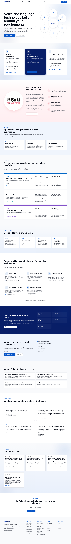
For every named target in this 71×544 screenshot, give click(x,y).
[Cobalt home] (7, 2)
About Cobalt (49, 523)
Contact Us (64, 1)
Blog (59, 525)
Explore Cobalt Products (9, 35)
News (59, 523)
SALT (29, 1)
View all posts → (63, 452)
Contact (48, 530)
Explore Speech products (12, 185)
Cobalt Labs (19, 354)
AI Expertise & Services (9, 354)
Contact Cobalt (31, 510)
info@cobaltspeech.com (8, 530)
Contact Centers (40, 523)
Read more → (8, 469)
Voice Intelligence (29, 529)
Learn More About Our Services (56, 69)
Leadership (49, 525)
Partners (33, 1)
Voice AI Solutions (29, 531)
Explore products (40, 510)
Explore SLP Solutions (11, 72)
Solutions (24, 1)
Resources (40, 1)
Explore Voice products (11, 201)
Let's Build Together (32, 71)
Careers (48, 526)
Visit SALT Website (31, 113)
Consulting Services (29, 533)
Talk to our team (20, 35)
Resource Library (61, 526)
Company (46, 1)
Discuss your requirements (10, 326)
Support (59, 528)
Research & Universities (41, 534)
